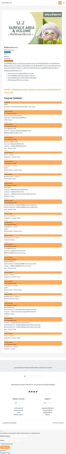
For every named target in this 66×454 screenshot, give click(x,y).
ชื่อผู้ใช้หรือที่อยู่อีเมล (5, 436)
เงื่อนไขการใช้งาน (47, 412)
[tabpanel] (33, 79)
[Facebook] (29, 391)
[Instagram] (34, 391)
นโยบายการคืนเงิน (47, 410)
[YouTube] (32, 391)
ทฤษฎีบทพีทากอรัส (18, 410)
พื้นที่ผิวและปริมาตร (18, 415)
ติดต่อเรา (47, 415)
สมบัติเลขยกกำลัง (18, 408)
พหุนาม (18, 412)
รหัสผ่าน (2, 440)
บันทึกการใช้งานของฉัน (7, 444)
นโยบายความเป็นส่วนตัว (47, 408)
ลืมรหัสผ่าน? (3, 451)
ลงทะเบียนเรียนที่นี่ (8, 61)
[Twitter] (36, 391)
